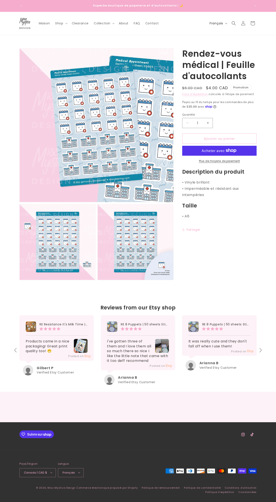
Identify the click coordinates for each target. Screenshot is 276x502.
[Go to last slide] (16, 350)
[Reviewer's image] (81, 349)
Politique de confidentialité (202, 487)
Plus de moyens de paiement (219, 161)
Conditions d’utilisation (241, 487)
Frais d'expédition (195, 94)
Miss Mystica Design (61, 487)
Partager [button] (194, 229)
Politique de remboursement (161, 487)
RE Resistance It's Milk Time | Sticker (63, 324)
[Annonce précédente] (21, 6)
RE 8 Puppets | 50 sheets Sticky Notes (145, 324)
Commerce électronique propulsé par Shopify (107, 487)
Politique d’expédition (219, 492)
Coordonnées (247, 492)
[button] (61, 23)
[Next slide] (260, 350)
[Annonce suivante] (255, 6)
